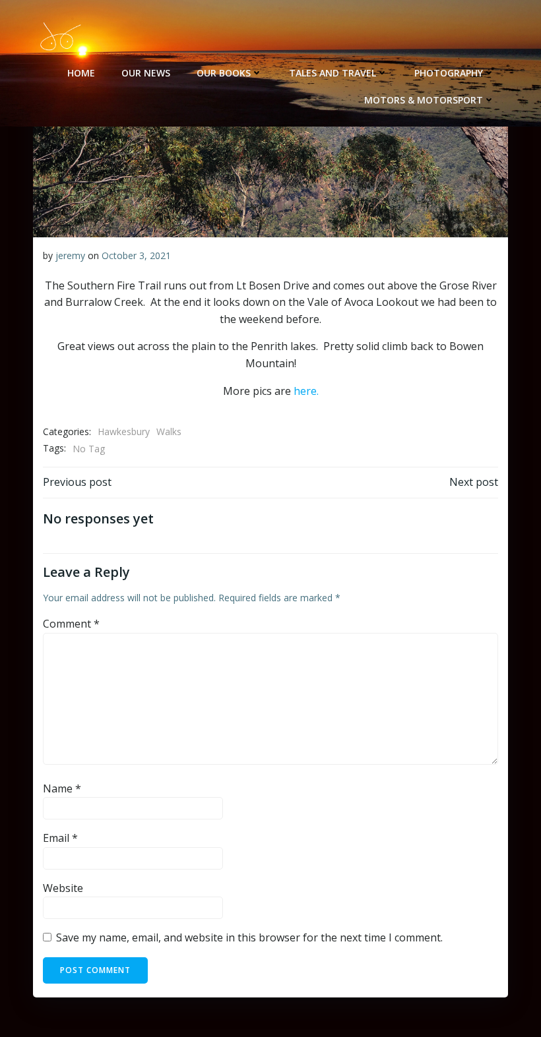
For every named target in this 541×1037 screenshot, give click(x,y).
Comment (71, 623)
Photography (448, 73)
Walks (168, 431)
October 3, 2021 (136, 255)
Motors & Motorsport (423, 100)
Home (81, 73)
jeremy (70, 255)
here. (306, 391)
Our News (145, 73)
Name (62, 788)
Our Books (224, 73)
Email (60, 838)
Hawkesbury (124, 431)
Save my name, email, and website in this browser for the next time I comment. (249, 937)
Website (63, 888)
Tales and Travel (332, 73)
